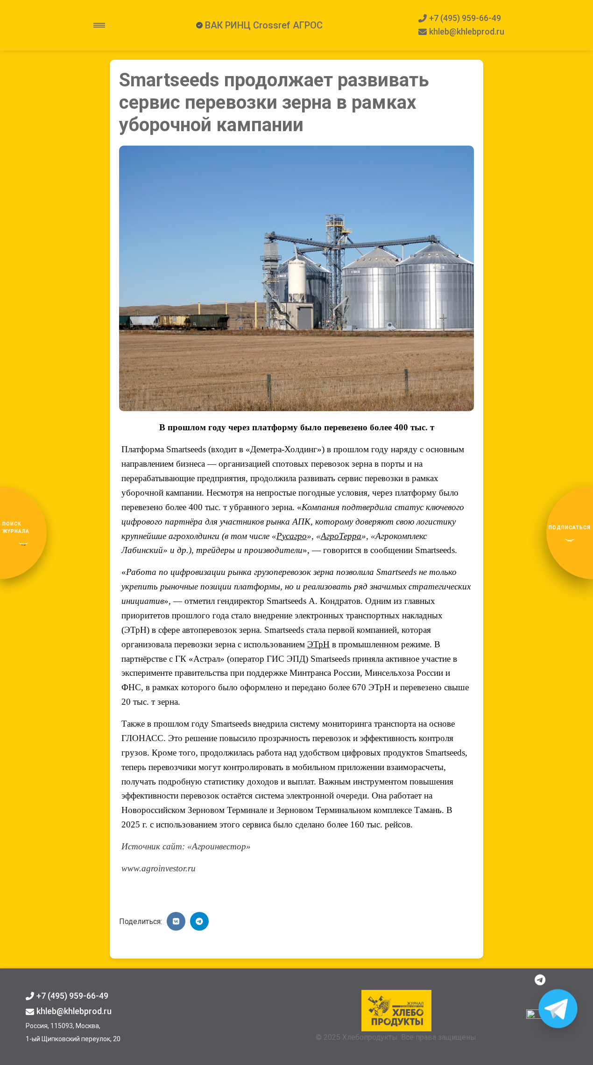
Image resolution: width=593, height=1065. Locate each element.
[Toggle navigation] (99, 25)
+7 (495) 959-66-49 (465, 18)
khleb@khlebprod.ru (466, 31)
